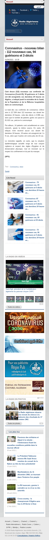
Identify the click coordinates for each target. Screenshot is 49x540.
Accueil (7, 521)
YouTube (15, 13)
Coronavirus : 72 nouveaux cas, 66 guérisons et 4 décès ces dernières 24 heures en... (35, 235)
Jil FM (8, 527)
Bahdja (15, 527)
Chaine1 (16, 521)
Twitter (35, 10)
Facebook (23, 10)
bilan (21, 167)
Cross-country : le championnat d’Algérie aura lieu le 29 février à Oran (29, 501)
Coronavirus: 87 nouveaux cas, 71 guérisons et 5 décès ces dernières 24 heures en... (35, 204)
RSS (13, 10)
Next (42, 304)
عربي (39, 7)
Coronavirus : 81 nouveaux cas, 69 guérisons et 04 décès (34, 217)
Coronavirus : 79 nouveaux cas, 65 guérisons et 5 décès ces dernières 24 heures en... (35, 187)
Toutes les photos (14, 423)
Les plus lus (14, 432)
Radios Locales (25, 527)
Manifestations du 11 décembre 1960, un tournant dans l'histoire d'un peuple (29, 474)
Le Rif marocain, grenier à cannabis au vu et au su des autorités (29, 488)
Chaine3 (33, 521)
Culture (36, 524)
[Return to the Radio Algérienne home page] (24, 20)
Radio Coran (26, 524)
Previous (40, 304)
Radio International (13, 524)
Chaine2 (24, 521)
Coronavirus (14, 167)
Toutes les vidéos (14, 307)
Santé (7, 171)
